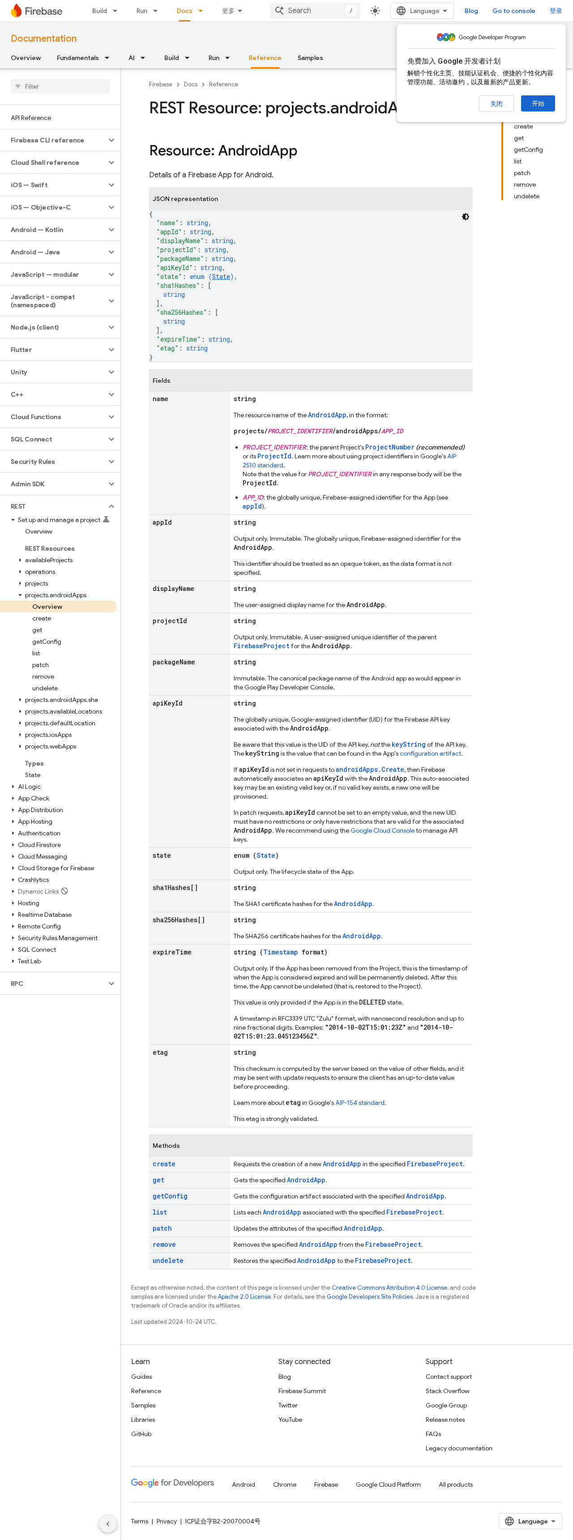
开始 (538, 103)
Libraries (143, 1420)
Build (99, 11)
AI (131, 58)
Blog (471, 11)
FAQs (433, 1434)
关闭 (496, 104)
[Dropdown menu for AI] (145, 57)
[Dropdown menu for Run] (158, 10)
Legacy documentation (459, 1448)
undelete (168, 1260)
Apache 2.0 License (244, 1296)
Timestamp (280, 952)
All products (456, 1484)
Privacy (167, 1521)
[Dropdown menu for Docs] (203, 10)
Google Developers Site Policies (370, 1296)
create (164, 1163)
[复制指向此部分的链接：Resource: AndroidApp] (307, 151)
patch (162, 1228)
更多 (228, 11)
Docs (184, 11)
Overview (26, 58)
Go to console (513, 11)
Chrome (284, 1484)
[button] (53, 140)
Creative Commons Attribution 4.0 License (389, 1288)
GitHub (141, 1434)
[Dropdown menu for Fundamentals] (109, 57)
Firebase (160, 84)
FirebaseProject (262, 646)
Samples (310, 58)
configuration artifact (430, 753)
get (158, 1180)
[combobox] (315, 11)
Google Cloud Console (383, 830)
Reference (265, 58)
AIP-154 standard (360, 1103)
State (221, 276)
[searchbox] (60, 86)
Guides (141, 1377)
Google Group (446, 1405)
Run (142, 11)
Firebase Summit (302, 1391)
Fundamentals (78, 58)
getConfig (170, 1196)
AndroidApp (327, 415)
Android (243, 1484)
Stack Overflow (448, 1391)
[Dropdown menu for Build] (117, 10)
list (160, 1212)
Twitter (288, 1405)
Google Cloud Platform (388, 1484)
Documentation (44, 38)
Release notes (445, 1420)
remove (164, 1244)
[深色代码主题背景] (465, 217)
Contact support (449, 1377)
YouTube (290, 1420)
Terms (139, 1521)
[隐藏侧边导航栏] (108, 1524)
